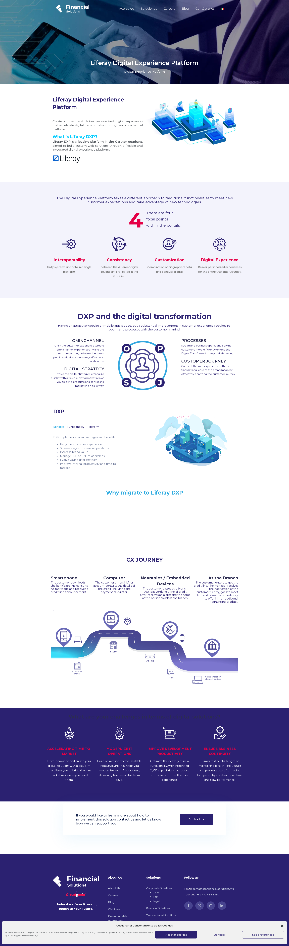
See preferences (263, 934)
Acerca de (126, 8)
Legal (156, 901)
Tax (155, 896)
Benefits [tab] (58, 427)
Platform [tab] (93, 427)
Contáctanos (205, 8)
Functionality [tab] (75, 427)
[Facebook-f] (188, 905)
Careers (169, 8)
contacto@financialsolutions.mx (213, 888)
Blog (185, 8)
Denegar (219, 934)
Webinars (114, 909)
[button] (282, 925)
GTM (156, 892)
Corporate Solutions (159, 888)
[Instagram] (211, 905)
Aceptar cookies (176, 934)
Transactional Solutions (161, 915)
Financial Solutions (158, 908)
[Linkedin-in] (222, 905)
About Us (114, 888)
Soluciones (149, 8)
